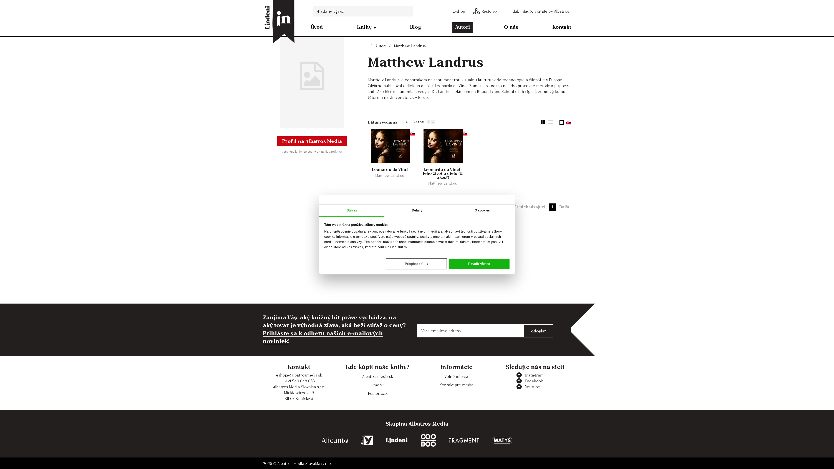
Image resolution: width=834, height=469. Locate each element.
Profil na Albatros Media (312, 141)
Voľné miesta (456, 376)
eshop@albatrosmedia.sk (299, 375)
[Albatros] (367, 440)
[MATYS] (502, 440)
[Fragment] (463, 440)
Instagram (534, 375)
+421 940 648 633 (299, 381)
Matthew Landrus (389, 175)
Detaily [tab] (417, 210)
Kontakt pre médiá (456, 385)
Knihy (364, 27)
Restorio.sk (377, 393)
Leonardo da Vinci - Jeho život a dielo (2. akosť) (443, 173)
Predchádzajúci (529, 206)
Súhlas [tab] (352, 210)
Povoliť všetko (479, 264)
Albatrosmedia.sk (377, 376)
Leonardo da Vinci (390, 169)
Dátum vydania (382, 122)
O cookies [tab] (482, 210)
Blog (415, 27)
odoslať (538, 331)
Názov (418, 122)
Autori (462, 27)
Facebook (534, 381)
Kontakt (561, 27)
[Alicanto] (335, 440)
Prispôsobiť (414, 264)
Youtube (532, 387)
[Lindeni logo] (396, 440)
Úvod (317, 27)
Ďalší (564, 206)
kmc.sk (378, 385)
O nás (511, 27)
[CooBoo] (428, 440)
